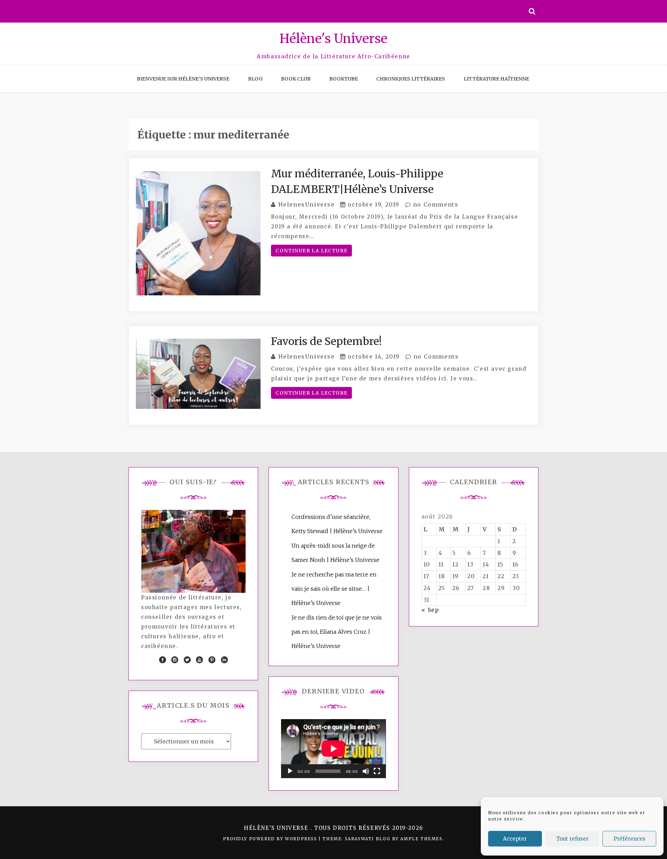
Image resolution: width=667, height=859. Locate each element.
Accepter (515, 838)
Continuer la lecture (311, 250)
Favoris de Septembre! (326, 341)
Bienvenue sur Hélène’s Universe (183, 79)
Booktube (343, 79)
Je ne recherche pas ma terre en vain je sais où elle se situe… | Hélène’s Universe (334, 588)
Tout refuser (572, 838)
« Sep (430, 609)
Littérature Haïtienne (496, 79)
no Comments (434, 204)
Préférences (629, 838)
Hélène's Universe (333, 39)
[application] (333, 748)
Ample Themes (421, 838)
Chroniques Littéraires (410, 79)
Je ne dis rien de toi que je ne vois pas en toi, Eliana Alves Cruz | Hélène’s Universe (336, 631)
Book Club (296, 79)
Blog (255, 79)
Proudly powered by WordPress (271, 838)
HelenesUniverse (306, 204)
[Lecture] (290, 771)
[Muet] (365, 771)
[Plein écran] (376, 771)
